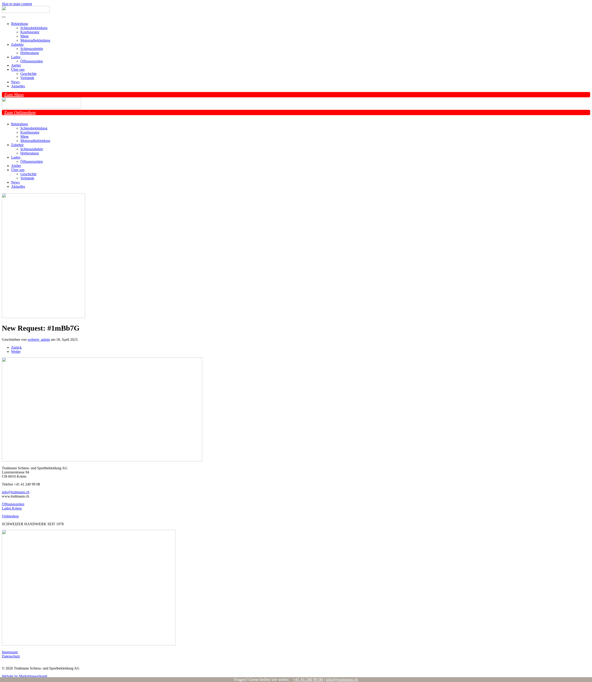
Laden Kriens (12, 508)
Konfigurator (29, 32)
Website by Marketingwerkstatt (24, 676)
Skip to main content (17, 4)
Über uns (18, 69)
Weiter (16, 351)
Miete (24, 36)
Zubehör (17, 44)
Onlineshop (10, 516)
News (15, 82)
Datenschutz (11, 656)
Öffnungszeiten (31, 61)
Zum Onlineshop (20, 112)
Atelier (16, 65)
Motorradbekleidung (35, 40)
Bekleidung (19, 24)
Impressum (10, 652)
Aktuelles (18, 86)
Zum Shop (14, 94)
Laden (15, 57)
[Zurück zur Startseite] (25, 12)
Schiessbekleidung (33, 28)
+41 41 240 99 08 (308, 679)
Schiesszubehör (31, 49)
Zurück (16, 347)
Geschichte (28, 74)
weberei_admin (39, 339)
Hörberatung (29, 53)
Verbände (27, 78)
